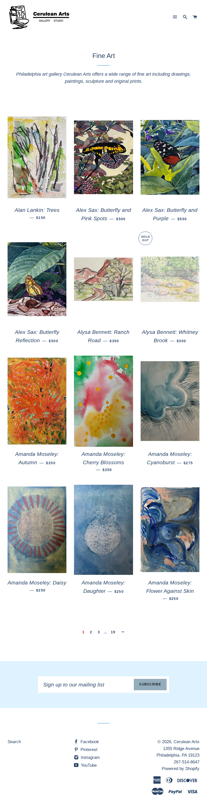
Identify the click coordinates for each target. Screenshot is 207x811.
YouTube (88, 765)
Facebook (89, 741)
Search (14, 741)
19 (113, 632)
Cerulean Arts (186, 741)
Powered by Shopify (180, 768)
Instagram (90, 757)
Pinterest (88, 749)
